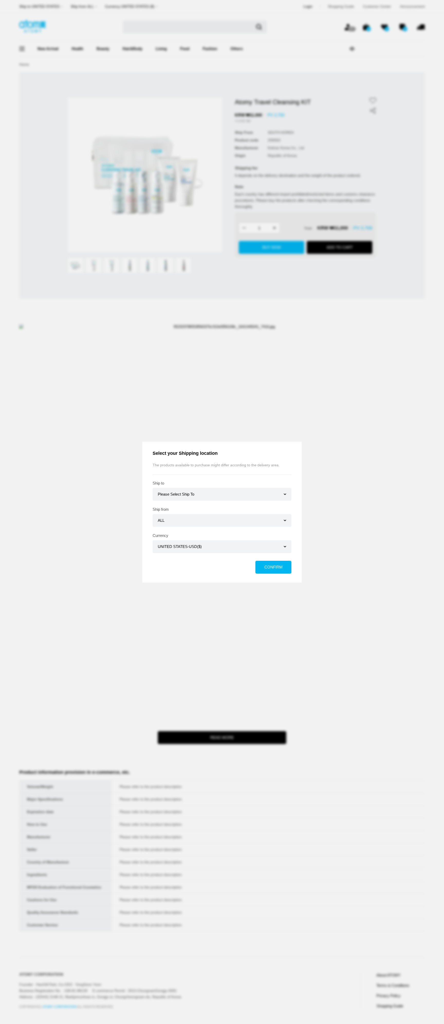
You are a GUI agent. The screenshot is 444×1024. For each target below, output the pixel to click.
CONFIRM (273, 567)
